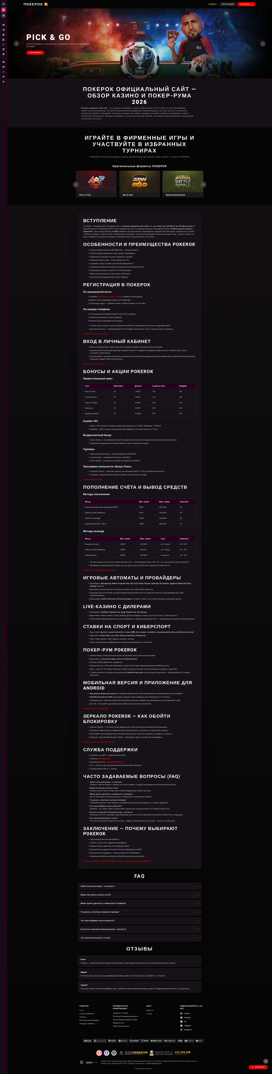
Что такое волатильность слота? (95, 938)
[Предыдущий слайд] (16, 44)
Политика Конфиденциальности (125, 1016)
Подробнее (34, 59)
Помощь (82, 1017)
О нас (81, 1010)
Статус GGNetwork (86, 1014)
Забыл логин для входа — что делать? (98, 886)
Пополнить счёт (90, 570)
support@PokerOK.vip (114, 762)
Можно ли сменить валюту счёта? (96, 895)
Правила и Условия (120, 1013)
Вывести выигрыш (107, 570)
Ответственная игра (121, 1026)
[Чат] (265, 1061)
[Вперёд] (203, 185)
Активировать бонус (92, 479)
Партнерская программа (89, 1020)
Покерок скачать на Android (95, 709)
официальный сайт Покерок (110, 297)
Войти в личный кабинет (94, 364)
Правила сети (118, 1023)
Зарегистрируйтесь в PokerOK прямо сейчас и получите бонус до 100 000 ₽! (117, 861)
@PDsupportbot (104, 759)
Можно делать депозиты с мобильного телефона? (103, 903)
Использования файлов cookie (125, 1020)
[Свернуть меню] (3, 4)
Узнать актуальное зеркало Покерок (99, 742)
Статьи (149, 1014)
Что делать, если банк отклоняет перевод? (100, 912)
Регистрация (228, 4)
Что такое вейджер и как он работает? (98, 921)
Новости (149, 1010)
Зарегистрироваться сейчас (95, 334)
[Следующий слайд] (263, 44)
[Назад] (76, 185)
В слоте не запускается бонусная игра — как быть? (103, 929)
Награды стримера (86, 1024)
